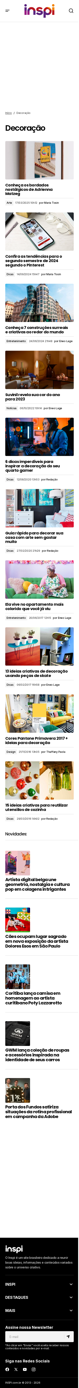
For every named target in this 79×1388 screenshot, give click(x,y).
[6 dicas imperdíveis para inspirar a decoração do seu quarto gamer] (39, 437)
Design (11, 751)
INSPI (10, 1284)
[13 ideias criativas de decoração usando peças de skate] (39, 646)
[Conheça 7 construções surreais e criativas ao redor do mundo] (39, 303)
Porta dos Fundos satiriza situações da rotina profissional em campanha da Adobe (38, 1111)
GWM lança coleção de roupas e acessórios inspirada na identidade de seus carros (37, 1055)
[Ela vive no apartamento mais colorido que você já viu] (39, 579)
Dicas (10, 274)
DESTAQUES (16, 1297)
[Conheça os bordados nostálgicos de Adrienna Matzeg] (39, 160)
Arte (9, 202)
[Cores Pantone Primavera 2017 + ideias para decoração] (39, 713)
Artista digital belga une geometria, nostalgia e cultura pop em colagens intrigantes (37, 884)
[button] (7, 11)
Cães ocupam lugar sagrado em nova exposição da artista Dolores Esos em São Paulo (36, 941)
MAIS (10, 1310)
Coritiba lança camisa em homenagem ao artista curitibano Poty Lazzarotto (33, 998)
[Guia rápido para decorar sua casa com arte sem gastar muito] (39, 508)
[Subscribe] (69, 1336)
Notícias (12, 408)
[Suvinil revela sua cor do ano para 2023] (39, 370)
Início (8, 113)
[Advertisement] (39, 66)
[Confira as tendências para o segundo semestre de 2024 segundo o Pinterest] (39, 231)
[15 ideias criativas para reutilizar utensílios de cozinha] (39, 780)
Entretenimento (16, 341)
